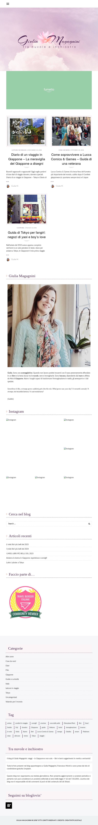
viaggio (42, 736)
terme (26, 736)
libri (32, 732)
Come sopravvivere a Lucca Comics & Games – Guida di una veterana (71, 159)
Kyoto (25, 732)
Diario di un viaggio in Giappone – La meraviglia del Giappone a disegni (26, 159)
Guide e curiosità (12, 679)
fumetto (24, 727)
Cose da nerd (64, 150)
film (80, 723)
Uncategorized (11, 697)
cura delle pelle (55, 723)
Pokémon (86, 732)
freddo (9, 727)
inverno (82, 727)
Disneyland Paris (69, 723)
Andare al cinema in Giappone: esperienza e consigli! (26, 558)
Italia (7, 684)
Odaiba (68, 732)
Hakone (52, 727)
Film (7, 670)
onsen (77, 732)
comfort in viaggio (21, 723)
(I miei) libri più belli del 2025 (17, 544)
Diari (7, 666)
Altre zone (10, 657)
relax (9, 736)
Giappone (20, 228)
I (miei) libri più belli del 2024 (17, 549)
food (86, 723)
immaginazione (71, 727)
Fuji (17, 727)
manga (59, 732)
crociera (43, 723)
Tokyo (8, 693)
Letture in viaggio (19, 150)
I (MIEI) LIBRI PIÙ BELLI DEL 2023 (19, 554)
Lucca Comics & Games (45, 732)
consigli (34, 723)
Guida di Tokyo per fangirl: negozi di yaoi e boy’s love (27, 234)
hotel (60, 727)
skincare (17, 736)
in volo (9, 732)
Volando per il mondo (14, 702)
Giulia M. (15, 186)
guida (44, 727)
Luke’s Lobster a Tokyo (15, 563)
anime (9, 723)
